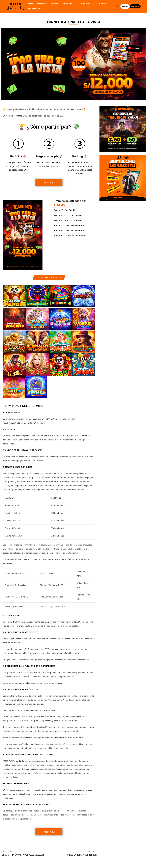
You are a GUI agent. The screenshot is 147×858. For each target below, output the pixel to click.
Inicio (30, 4)
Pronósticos (34, 9)
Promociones (84, 4)
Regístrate (42, 4)
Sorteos (54, 4)
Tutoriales (67, 4)
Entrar (125, 6)
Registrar (135, 6)
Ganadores (101, 4)
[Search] (117, 6)
